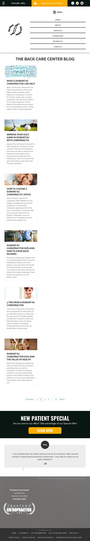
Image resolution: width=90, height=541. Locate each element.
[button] (45, 430)
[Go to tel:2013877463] (15, 3)
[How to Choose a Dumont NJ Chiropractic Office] (20, 179)
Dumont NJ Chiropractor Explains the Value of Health (21, 356)
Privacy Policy (14, 537)
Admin (14, 533)
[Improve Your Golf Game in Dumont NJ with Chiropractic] (20, 125)
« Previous (29, 399)
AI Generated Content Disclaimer (69, 537)
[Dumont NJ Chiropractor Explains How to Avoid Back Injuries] (20, 236)
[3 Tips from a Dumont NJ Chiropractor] (20, 293)
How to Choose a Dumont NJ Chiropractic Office (19, 192)
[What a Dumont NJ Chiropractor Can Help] (20, 71)
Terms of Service (28, 537)
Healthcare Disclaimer (58, 533)
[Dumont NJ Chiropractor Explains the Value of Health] (20, 344)
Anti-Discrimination (38, 533)
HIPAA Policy (73, 533)
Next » (62, 399)
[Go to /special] (49, 3)
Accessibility (24, 533)
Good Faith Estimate (45, 537)
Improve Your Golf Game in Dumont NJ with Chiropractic (18, 137)
